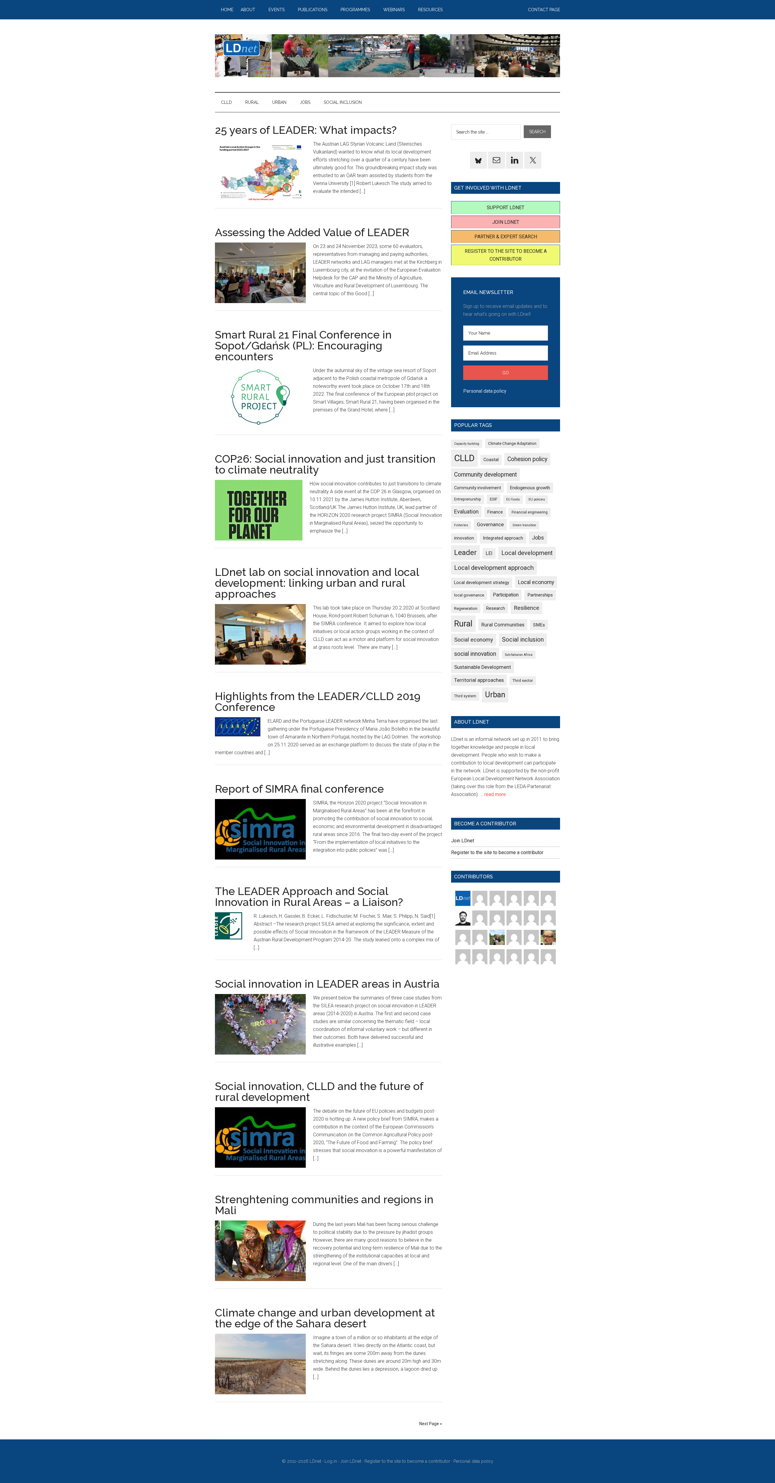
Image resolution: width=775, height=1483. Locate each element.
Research (495, 608)
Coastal (491, 459)
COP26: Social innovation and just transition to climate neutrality (325, 464)
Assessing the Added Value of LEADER (312, 232)
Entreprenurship (467, 499)
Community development (485, 474)
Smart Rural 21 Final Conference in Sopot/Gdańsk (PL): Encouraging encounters (303, 345)
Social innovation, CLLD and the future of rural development (319, 1091)
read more (495, 794)
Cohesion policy (527, 459)
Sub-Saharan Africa (519, 655)
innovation (464, 538)
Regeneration (465, 608)
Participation (506, 595)
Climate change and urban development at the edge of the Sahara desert (325, 1318)
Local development (527, 553)
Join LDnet (505, 222)
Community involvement (477, 487)
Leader (465, 552)
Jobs (538, 537)
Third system (465, 696)
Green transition (524, 525)
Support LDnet (505, 207)
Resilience (526, 608)
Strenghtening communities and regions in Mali (324, 1205)
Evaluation (466, 511)
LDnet (387, 55)
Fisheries (461, 525)
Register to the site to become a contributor (497, 852)
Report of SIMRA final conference (299, 788)
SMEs (539, 625)
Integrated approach (503, 538)
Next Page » (430, 1423)
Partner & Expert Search (505, 236)
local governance (469, 595)
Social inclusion (523, 639)
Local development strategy (481, 582)
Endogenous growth (530, 487)
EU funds (513, 499)
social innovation (475, 653)
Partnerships (540, 595)
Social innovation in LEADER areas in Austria (327, 983)
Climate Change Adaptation (512, 443)
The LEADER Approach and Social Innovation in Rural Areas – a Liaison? (309, 896)
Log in (331, 1461)
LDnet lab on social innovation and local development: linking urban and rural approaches (317, 583)
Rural (463, 624)
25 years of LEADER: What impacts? (306, 130)
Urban (495, 694)
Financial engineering (530, 512)
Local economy (536, 582)
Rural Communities (502, 625)
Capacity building (466, 444)
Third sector (523, 681)
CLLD (464, 458)
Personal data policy (484, 391)
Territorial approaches (479, 680)
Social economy (473, 639)
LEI (489, 553)
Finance (495, 512)
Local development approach (494, 567)
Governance (490, 524)
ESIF (493, 499)
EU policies (537, 499)
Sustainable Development (482, 667)
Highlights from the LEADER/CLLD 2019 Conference (317, 701)
